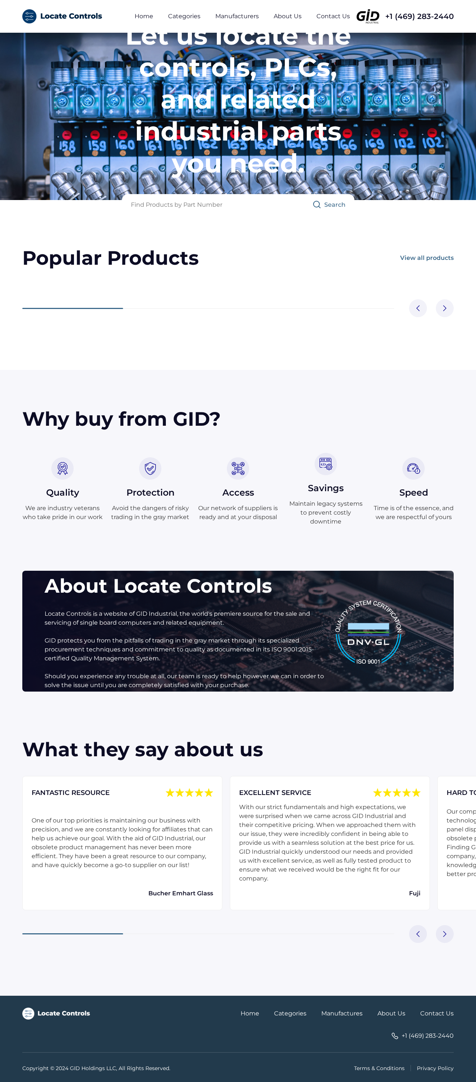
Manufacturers (237, 16)
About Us (288, 16)
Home (144, 16)
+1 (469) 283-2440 (419, 16)
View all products (427, 257)
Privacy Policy (435, 1068)
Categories (184, 16)
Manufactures (342, 1013)
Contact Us (333, 16)
